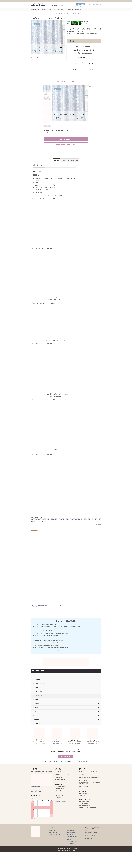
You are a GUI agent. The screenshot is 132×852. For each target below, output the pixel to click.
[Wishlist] (89, 5)
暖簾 (50, 837)
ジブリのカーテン (52, 836)
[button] (100, 1)
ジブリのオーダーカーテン (68, 519)
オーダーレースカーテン (47, 9)
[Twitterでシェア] (98, 524)
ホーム (32, 60)
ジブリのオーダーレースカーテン (41, 60)
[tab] (56, 160)
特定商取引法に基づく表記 (72, 836)
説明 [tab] (34, 171)
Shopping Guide (78, 9)
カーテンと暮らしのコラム (72, 841)
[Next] (56, 122)
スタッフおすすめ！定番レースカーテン (82, 519)
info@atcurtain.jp (88, 838)
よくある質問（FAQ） (71, 834)
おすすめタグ (70, 9)
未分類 (99, 519)
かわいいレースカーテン (38, 521)
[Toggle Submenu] (98, 692)
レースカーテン (94, 519)
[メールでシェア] (100, 524)
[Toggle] (68, 41)
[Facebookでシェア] (96, 524)
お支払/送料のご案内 (71, 832)
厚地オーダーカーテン (35, 9)
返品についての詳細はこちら (85, 786)
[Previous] (32, 612)
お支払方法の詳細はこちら (61, 801)
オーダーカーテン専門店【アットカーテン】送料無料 (66, 848)
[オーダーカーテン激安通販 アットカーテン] (39, 4)
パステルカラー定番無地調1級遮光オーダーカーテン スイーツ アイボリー (47, 605)
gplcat (51, 519)
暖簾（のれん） (57, 9)
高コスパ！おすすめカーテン (54, 834)
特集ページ (63, 9)
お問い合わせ (69, 839)
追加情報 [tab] (39, 171)
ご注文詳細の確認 (95, 1)
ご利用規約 (69, 837)
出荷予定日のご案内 (70, 830)
